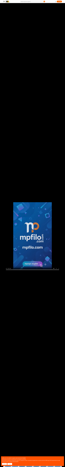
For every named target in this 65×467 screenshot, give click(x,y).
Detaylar (4, 463)
